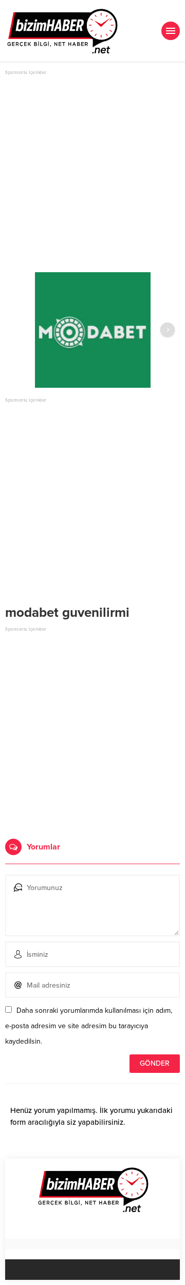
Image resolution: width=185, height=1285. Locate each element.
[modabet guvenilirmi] (92, 330)
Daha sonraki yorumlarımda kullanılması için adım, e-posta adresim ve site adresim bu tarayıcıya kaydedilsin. (88, 1026)
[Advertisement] (92, 169)
